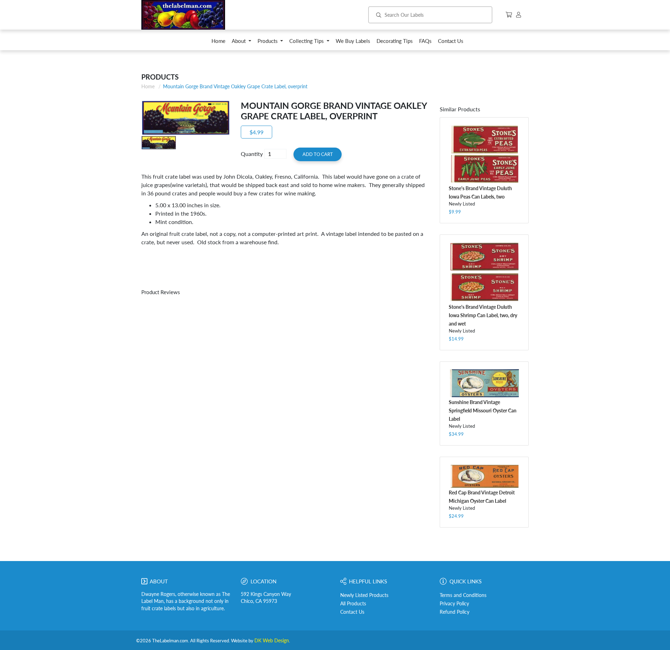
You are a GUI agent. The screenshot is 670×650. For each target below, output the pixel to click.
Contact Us (352, 612)
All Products (353, 603)
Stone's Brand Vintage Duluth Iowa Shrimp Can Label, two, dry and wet (483, 315)
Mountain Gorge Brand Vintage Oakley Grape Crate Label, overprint (235, 86)
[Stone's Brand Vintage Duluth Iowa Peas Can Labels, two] (484, 154)
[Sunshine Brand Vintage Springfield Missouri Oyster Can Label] (484, 383)
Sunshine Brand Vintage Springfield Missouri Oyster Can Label (482, 410)
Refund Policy (454, 612)
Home (148, 86)
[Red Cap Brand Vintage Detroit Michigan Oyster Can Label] (484, 476)
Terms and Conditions (463, 595)
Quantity (252, 153)
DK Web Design (271, 640)
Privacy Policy (454, 603)
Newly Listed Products (364, 595)
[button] (241, 42)
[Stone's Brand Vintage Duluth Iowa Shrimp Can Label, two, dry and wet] (484, 272)
